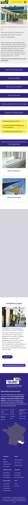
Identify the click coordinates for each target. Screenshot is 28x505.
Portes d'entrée (6, 483)
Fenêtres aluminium (18, 460)
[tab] (14, 121)
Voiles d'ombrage (14, 197)
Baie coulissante (17, 462)
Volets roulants (17, 472)
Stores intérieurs (14, 171)
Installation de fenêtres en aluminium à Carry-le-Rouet (13, 329)
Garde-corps (16, 486)
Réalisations (5, 461)
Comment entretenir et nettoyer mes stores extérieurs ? (13, 126)
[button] (25, 2)
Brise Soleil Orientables (19, 477)
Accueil (4, 459)
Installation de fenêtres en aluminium (15, 308)
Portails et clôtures (7, 490)
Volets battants (17, 475)
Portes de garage (6, 488)
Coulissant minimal (18, 465)
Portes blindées (6, 486)
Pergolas (16, 483)
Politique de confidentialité (18, 497)
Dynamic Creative (9, 500)
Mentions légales (7, 497)
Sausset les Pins (9, 56)
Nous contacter (6, 466)
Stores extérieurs (6, 475)
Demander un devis (7, 464)
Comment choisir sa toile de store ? (13, 131)
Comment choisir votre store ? (11, 121)
